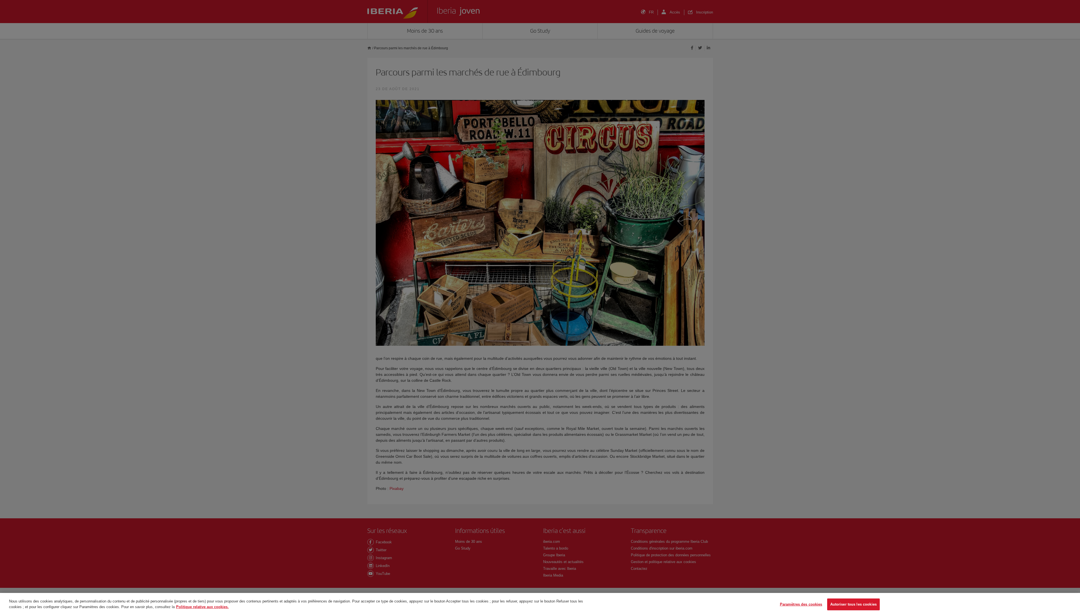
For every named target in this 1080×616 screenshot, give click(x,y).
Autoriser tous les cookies (853, 604)
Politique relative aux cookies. (202, 606)
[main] (540, 604)
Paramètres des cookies (801, 604)
